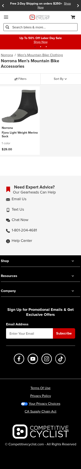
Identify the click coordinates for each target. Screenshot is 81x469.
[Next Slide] (78, 5)
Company (8, 290)
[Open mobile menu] (6, 17)
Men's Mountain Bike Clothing (40, 55)
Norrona (7, 55)
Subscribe (64, 333)
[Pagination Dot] (35, 47)
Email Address (17, 324)
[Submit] (7, 27)
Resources (9, 275)
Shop (5, 260)
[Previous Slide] (3, 5)
